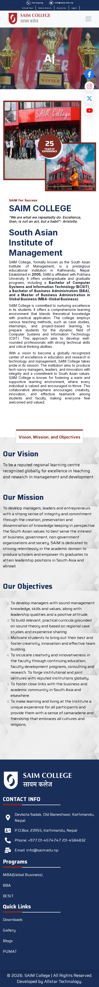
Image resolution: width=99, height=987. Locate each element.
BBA (7, 885)
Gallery (9, 930)
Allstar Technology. (63, 981)
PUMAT (10, 951)
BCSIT (8, 896)
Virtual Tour (27, 8)
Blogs (8, 941)
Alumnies (61, 8)
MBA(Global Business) (23, 875)
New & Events (45, 8)
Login (74, 8)
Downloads (13, 920)
